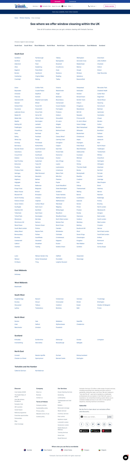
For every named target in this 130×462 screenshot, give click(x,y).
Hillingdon (100, 164)
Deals (65, 6)
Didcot (99, 70)
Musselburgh (60, 343)
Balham (37, 179)
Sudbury (79, 219)
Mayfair (17, 121)
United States (68, 450)
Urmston (38, 327)
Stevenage (80, 259)
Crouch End (18, 155)
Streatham (38, 243)
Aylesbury (80, 76)
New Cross (38, 130)
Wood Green (18, 225)
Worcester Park (102, 87)
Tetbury (37, 305)
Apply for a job (56, 6)
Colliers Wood (39, 204)
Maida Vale (18, 118)
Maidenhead (80, 64)
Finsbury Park (19, 170)
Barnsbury (18, 145)
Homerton (59, 155)
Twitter (87, 424)
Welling (79, 191)
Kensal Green (81, 97)
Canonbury (18, 152)
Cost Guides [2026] (20, 392)
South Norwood (40, 149)
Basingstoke (60, 61)
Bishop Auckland (82, 355)
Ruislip (79, 213)
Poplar (58, 182)
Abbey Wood (18, 231)
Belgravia (38, 188)
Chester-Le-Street (20, 358)
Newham (100, 194)
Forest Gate (59, 152)
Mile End (58, 176)
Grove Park (38, 112)
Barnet (79, 194)
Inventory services (63, 413)
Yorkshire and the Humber (76, 45)
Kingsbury (80, 106)
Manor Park (59, 173)
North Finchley (19, 198)
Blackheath (18, 286)
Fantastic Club (46, 6)
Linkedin (110, 424)
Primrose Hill (81, 118)
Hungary (86, 450)
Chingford (59, 142)
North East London (103, 231)
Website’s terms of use (42, 413)
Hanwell (17, 103)
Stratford (59, 191)
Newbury (59, 73)
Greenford (100, 158)
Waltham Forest (61, 198)
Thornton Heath (82, 167)
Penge (37, 139)
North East (60, 45)
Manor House (19, 191)
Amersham (100, 58)
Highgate (17, 182)
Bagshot (17, 70)
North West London (62, 219)
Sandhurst (38, 73)
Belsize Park (60, 222)
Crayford (79, 179)
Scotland (102, 45)
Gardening (61, 395)
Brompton (38, 194)
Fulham (37, 234)
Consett (17, 355)
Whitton (99, 155)
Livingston (100, 339)
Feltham (99, 133)
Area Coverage (19, 424)
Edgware (58, 240)
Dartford (17, 61)
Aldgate (58, 124)
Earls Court (38, 207)
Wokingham (80, 58)
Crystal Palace (39, 90)
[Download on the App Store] (84, 430)
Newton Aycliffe (40, 355)
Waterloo (38, 170)
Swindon (79, 299)
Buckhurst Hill (81, 228)
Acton (16, 87)
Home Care (61, 435)
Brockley (17, 237)
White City (18, 139)
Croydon (100, 225)
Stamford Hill (19, 210)
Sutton (99, 124)
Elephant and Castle (41, 100)
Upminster (100, 112)
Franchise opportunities (21, 415)
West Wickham (81, 149)
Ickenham (100, 167)
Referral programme (20, 412)
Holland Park (19, 106)
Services (35, 6)
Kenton (79, 204)
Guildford (17, 58)
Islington (100, 213)
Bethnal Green (60, 130)
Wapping (58, 207)
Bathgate (79, 343)
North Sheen (101, 145)
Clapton (58, 145)
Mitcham (79, 158)
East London (101, 216)
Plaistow (58, 179)
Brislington (100, 302)
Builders (60, 405)
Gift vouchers (18, 407)
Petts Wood (80, 145)
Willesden (80, 130)
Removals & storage (63, 408)
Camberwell (18, 240)
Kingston (79, 240)
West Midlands (39, 45)
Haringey (17, 173)
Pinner (79, 207)
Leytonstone (60, 167)
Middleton (59, 321)
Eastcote (79, 201)
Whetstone (18, 219)
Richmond (100, 240)
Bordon (17, 73)
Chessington (81, 237)
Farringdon (59, 109)
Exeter (79, 305)
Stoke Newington (61, 188)
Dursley (17, 302)
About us (38, 392)
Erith (78, 182)
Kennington (38, 121)
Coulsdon (80, 155)
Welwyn (17, 259)
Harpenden (80, 256)
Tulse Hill (38, 164)
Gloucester (18, 305)
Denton (17, 321)
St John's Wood (81, 121)
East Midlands (92, 45)
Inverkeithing (19, 343)
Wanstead (59, 204)
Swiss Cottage (81, 124)
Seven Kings (81, 234)
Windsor (79, 73)
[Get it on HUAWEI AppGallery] (106, 430)
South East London (103, 234)
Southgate (18, 207)
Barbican (58, 97)
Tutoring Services (63, 432)
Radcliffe (79, 321)
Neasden (79, 115)
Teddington (101, 149)
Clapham (38, 201)
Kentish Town (81, 100)
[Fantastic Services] (21, 6)
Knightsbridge (19, 299)
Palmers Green (19, 201)
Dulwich (37, 97)
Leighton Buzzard (61, 262)
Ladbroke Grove (20, 112)
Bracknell (59, 64)
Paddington (18, 127)
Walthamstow (60, 201)
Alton (16, 67)
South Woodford (61, 185)
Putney (99, 201)
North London (101, 207)
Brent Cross (59, 225)
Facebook (81, 424)
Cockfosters (80, 198)
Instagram (104, 424)
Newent (37, 299)
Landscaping (61, 397)
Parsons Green (40, 225)
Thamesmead (81, 188)
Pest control (61, 416)
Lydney (17, 308)
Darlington (80, 358)
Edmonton (18, 164)
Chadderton (80, 324)
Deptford (38, 94)
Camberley (18, 76)
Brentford (100, 130)
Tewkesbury (39, 308)
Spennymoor (39, 358)
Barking (79, 225)
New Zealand (48, 450)
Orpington (80, 142)
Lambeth (38, 124)
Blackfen (79, 176)
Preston (79, 210)
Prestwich (59, 327)
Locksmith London (63, 422)
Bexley (79, 170)
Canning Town (60, 139)
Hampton (100, 136)
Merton (99, 191)
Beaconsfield (81, 79)
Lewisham (38, 127)
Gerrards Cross (81, 61)
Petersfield (38, 70)
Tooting (37, 246)
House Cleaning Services (65, 392)
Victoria (58, 87)
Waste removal (62, 411)
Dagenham (100, 97)
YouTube (98, 424)
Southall (99, 176)
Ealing (16, 136)
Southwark (38, 155)
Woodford (59, 213)
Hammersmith (19, 100)
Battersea (38, 185)
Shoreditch (59, 118)
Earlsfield (38, 210)
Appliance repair (62, 419)
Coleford (58, 305)
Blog (16, 421)
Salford (37, 324)
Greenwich (38, 109)
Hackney (100, 188)
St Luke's (59, 121)
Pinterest (93, 424)
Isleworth (100, 139)
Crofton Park (39, 87)
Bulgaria (104, 450)
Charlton (17, 246)
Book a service (109, 6)
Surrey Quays (39, 158)
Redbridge (100, 198)
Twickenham (101, 152)
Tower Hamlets (60, 194)
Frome (99, 308)
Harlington (100, 161)
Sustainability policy (42, 408)
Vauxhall (38, 167)
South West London (21, 228)
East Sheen (38, 213)
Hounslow (18, 109)
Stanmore (80, 216)
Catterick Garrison (20, 370)
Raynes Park (39, 231)
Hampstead (80, 87)
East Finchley (19, 161)
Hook (57, 70)
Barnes (37, 182)
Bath (78, 308)
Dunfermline (39, 339)
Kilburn (79, 103)
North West (51, 45)
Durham (58, 355)
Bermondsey (19, 234)
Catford (17, 243)
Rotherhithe (39, 145)
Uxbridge (100, 179)
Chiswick (17, 94)
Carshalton (100, 115)
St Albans (18, 262)
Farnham (38, 61)
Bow (57, 133)
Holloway (17, 274)
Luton (16, 256)
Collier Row (101, 94)
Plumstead (38, 142)
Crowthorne (59, 67)
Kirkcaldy (17, 339)
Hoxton (58, 158)
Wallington (100, 127)
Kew (98, 142)
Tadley (58, 79)
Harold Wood (101, 100)
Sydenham (38, 161)
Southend (38, 152)
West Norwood (39, 173)
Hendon (79, 94)
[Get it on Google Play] (95, 430)
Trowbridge (101, 299)
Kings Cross (18, 188)
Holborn (58, 115)
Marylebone (80, 109)
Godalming (38, 67)
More (69, 6)
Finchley (17, 167)
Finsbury (58, 112)
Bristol (79, 302)
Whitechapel (60, 210)
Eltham (37, 103)
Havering (100, 103)
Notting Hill (18, 124)
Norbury (37, 222)
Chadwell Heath (102, 90)
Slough (79, 70)
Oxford (99, 67)
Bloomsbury (59, 100)
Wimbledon (59, 231)
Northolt (100, 170)
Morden (99, 121)
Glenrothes (38, 343)
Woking (37, 79)
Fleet (36, 64)
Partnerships (18, 418)
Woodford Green (61, 216)
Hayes (79, 139)
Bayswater (18, 90)
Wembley (79, 222)
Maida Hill (18, 115)
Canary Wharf (60, 136)
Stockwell (38, 240)
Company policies (41, 405)
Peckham (38, 136)
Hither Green (39, 118)
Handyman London (63, 425)
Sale (36, 321)
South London (101, 219)
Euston (58, 243)
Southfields (38, 237)
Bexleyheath (80, 173)
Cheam (99, 118)
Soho (16, 133)
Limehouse (59, 170)
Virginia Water (39, 76)
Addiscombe (80, 152)
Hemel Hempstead (41, 259)
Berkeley (59, 308)
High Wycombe (102, 73)
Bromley (100, 204)
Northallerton (39, 370)
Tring (37, 262)
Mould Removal (62, 438)
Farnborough (39, 58)
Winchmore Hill (19, 222)
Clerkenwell (59, 103)
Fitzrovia (17, 97)
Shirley (79, 164)
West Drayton (101, 182)
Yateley (58, 58)
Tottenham (18, 213)
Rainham (100, 109)
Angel (58, 94)
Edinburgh (59, 339)
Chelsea (37, 198)
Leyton (58, 164)
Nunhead (38, 133)
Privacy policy (40, 411)
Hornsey (17, 185)
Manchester (18, 327)
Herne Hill (38, 115)
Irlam (16, 324)
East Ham (59, 149)
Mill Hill (79, 112)
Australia (29, 450)
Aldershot (18, 64)
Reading (58, 76)
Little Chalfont (101, 61)
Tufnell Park (18, 216)
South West (28, 45)
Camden (58, 228)
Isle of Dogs (59, 161)
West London (101, 222)
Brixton (37, 191)
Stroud (37, 302)
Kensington (38, 216)
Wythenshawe (60, 324)
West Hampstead (82, 127)
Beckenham (80, 133)
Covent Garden (60, 106)
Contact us (39, 397)
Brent (99, 185)
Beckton (58, 127)
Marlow (79, 67)
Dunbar (79, 339)
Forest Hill (38, 106)
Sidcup (79, 185)
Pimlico (37, 228)
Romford (100, 243)
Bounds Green (19, 149)
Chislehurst (80, 136)
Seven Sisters (19, 204)
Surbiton (79, 246)
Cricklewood (60, 237)
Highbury (17, 179)
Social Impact (18, 409)
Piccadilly (18, 130)
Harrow (99, 228)
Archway (17, 142)
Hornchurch (101, 106)
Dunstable (59, 259)
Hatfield (58, 256)
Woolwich (38, 176)
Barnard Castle (60, 358)
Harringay (18, 176)
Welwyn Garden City (41, 256)
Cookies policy (40, 416)
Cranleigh (18, 79)
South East (18, 45)
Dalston (17, 158)
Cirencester (59, 302)
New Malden (80, 243)
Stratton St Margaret (103, 305)
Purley (79, 161)
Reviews (38, 395)
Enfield (99, 237)
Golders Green (60, 246)
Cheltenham (60, 299)
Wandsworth (101, 210)
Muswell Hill (18, 194)
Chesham (100, 64)
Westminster (60, 90)
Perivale (99, 173)
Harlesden (80, 90)
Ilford (78, 231)
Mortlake (38, 219)
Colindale (59, 234)
